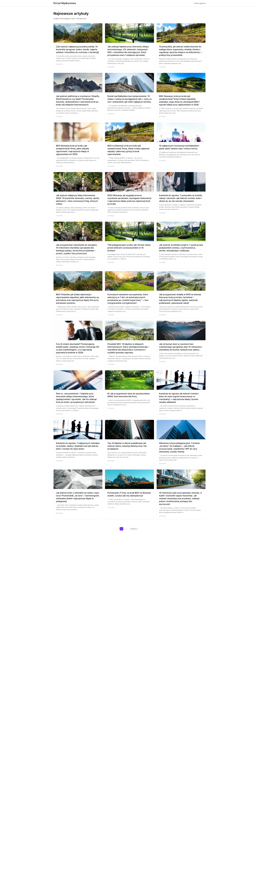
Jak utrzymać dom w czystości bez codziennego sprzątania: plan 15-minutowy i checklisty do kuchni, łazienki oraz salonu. (180, 347)
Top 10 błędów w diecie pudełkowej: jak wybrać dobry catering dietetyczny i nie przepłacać (127, 446)
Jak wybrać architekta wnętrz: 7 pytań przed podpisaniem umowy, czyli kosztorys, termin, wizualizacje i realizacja (181, 248)
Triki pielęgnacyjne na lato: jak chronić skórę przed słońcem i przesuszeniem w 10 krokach (129, 248)
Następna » (134, 529)
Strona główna (200, 3)
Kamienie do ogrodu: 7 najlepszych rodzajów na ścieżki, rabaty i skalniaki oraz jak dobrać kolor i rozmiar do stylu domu (78, 446)
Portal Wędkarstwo (64, 3)
